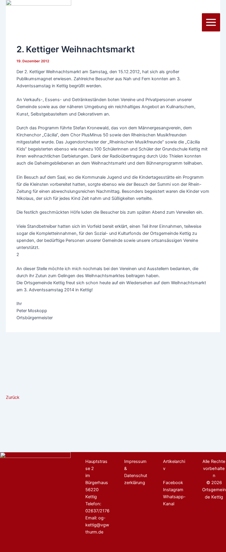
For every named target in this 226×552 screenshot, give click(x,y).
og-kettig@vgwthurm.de (97, 525)
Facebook (173, 482)
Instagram (173, 489)
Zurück (12, 397)
